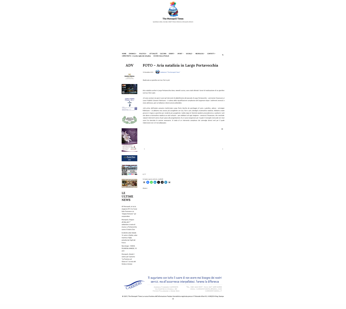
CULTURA (163, 53)
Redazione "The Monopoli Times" (170, 72)
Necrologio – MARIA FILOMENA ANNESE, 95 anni (129, 248)
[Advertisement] (173, 38)
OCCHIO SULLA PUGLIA (161, 56)
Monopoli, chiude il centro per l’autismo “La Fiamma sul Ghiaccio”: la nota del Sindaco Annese (129, 259)
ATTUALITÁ (153, 53)
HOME (124, 53)
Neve (123, 306)
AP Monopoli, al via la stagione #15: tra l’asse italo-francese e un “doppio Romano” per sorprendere (129, 211)
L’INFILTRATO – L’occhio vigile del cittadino (136, 56)
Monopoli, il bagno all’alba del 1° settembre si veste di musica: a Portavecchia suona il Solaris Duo (129, 224)
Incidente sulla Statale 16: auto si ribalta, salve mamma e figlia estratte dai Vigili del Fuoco (129, 237)
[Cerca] (222, 54)
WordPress (137, 306)
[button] (136, 53)
